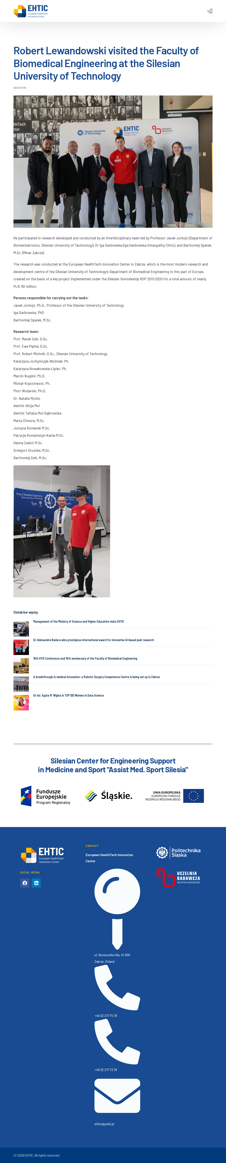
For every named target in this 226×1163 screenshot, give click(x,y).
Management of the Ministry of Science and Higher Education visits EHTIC (78, 621)
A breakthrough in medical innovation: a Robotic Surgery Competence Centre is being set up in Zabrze (96, 677)
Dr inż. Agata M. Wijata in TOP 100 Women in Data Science (68, 695)
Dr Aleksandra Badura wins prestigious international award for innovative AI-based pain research (93, 640)
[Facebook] (24, 883)
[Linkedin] (36, 883)
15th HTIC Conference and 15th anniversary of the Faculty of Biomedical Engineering (85, 658)
